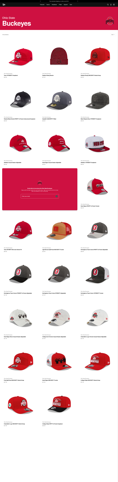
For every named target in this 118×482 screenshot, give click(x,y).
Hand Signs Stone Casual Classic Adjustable (15, 336)
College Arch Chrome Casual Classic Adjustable (54, 336)
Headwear (54, 4)
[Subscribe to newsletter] (57, 196)
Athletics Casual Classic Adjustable (12, 162)
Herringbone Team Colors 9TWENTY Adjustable (54, 293)
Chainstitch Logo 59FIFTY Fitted (88, 467)
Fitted (60, 4)
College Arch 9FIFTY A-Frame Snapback (14, 467)
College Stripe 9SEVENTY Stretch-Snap (90, 380)
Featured (42, 4)
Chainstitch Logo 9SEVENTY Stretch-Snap (14, 424)
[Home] (4, 5)
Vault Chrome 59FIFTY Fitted (49, 467)
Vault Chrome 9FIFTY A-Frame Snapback (91, 424)
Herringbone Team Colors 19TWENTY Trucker (92, 293)
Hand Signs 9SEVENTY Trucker (50, 380)
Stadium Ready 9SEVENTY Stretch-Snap (91, 75)
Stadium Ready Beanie (47, 75)
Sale (71, 4)
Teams (48, 4)
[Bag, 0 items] (114, 4)
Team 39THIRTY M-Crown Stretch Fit (13, 249)
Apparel (66, 4)
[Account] (111, 4)
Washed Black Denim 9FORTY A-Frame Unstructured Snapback (19, 119)
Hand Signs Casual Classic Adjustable (51, 162)
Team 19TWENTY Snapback (11, 75)
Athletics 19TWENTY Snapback (88, 162)
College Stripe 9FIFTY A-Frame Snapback (52, 424)
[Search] (108, 4)
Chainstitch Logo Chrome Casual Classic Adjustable (93, 336)
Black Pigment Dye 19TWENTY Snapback (91, 119)
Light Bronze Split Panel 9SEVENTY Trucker (53, 249)
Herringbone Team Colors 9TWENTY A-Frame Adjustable (18, 293)
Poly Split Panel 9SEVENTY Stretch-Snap (14, 380)
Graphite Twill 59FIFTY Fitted (49, 119)
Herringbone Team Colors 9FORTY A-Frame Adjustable (94, 249)
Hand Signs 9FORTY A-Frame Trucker (90, 206)
